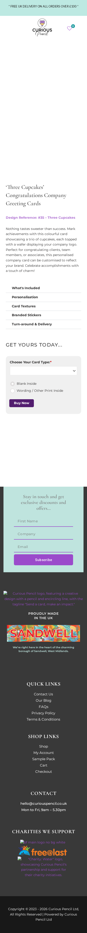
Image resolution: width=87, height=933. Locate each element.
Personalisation (25, 297)
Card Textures (23, 306)
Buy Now (21, 403)
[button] (11, 28)
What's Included (26, 288)
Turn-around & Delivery (32, 324)
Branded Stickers (26, 315)
